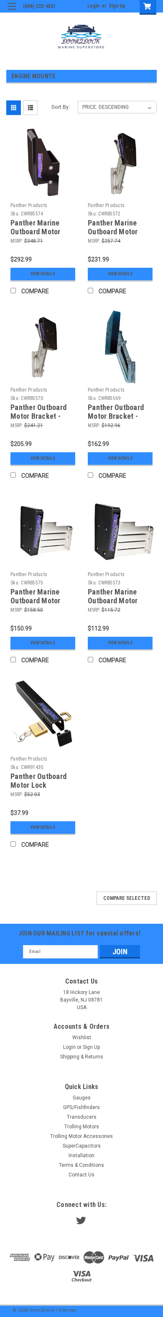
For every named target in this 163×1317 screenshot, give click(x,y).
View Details (43, 274)
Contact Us (81, 1175)
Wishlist (81, 1037)
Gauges (82, 1098)
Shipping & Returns (81, 1057)
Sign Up (117, 6)
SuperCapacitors (82, 1146)
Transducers (82, 1117)
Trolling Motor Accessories (81, 1136)
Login (93, 6)
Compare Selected (126, 898)
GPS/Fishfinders (81, 1107)
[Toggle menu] (11, 11)
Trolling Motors (81, 1127)
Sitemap (67, 1310)
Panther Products (28, 205)
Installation (81, 1155)
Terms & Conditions (81, 1165)
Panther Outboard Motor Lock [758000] (38, 785)
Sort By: (60, 107)
